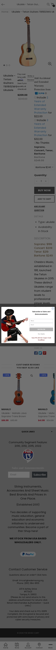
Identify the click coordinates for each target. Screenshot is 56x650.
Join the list (41, 329)
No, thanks (41, 334)
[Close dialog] (53, 308)
